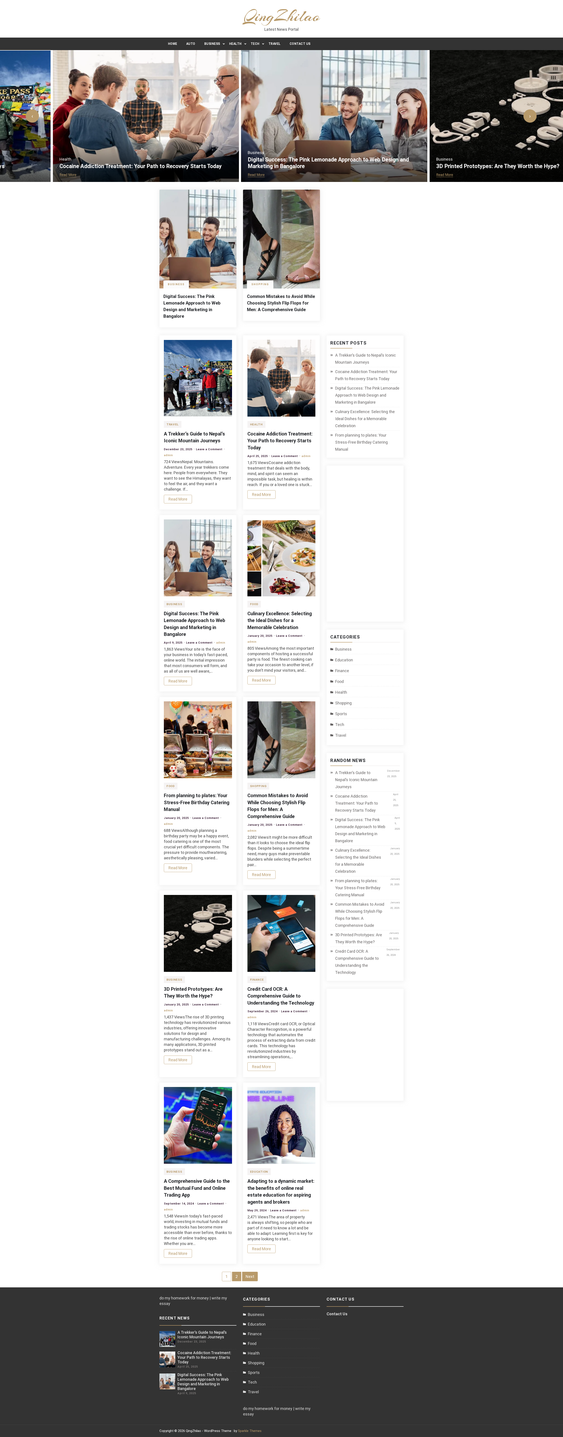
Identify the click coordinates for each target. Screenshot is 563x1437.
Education (259, 1171)
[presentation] (32, 116)
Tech (255, 43)
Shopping (260, 284)
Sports (341, 713)
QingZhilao (281, 16)
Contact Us (300, 43)
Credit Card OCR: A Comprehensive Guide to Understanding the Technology (280, 996)
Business (212, 43)
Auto (190, 43)
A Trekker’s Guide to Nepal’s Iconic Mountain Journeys (365, 359)
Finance (257, 979)
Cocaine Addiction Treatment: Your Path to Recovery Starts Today (88, 166)
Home (172, 43)
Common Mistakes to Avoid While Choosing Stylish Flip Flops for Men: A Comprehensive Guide (281, 303)
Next (250, 1276)
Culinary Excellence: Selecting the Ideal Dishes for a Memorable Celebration (279, 620)
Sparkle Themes (249, 1431)
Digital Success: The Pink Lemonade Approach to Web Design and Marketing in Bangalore (367, 395)
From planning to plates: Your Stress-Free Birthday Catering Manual (196, 802)
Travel (275, 43)
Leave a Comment (209, 449)
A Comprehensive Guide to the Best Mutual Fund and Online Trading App (197, 1188)
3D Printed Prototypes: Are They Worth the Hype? (445, 166)
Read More (15, 175)
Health (235, 43)
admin (168, 455)
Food (254, 604)
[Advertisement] (368, 546)
